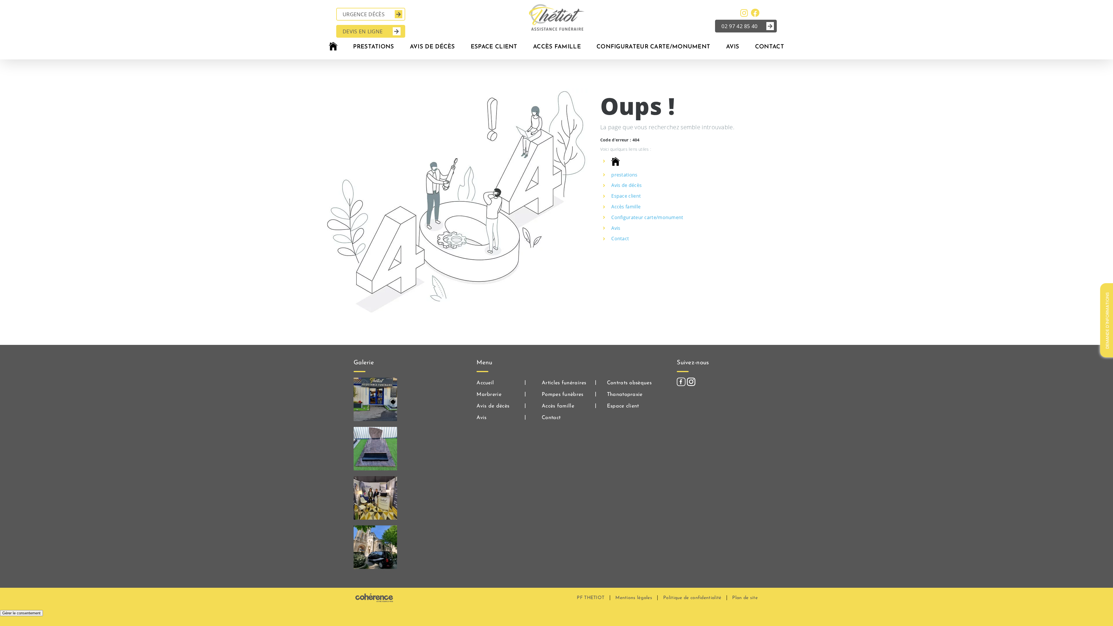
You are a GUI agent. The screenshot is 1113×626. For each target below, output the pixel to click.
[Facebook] (681, 382)
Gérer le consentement (21, 613)
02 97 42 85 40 (739, 26)
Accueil (485, 383)
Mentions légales (633, 598)
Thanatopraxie (625, 394)
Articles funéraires (564, 383)
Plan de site (745, 598)
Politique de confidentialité (692, 598)
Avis (615, 228)
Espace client (626, 196)
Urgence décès (364, 14)
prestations (624, 175)
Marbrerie (489, 394)
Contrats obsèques (629, 383)
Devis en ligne (363, 31)
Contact (620, 238)
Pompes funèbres (562, 394)
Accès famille (626, 206)
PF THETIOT (590, 598)
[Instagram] (691, 382)
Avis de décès (626, 185)
